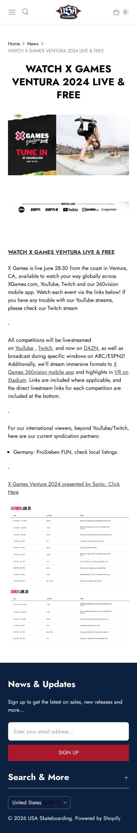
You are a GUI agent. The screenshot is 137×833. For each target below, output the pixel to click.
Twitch (45, 348)
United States (36, 802)
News (33, 43)
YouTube (24, 348)
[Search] (25, 12)
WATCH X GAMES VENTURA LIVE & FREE (61, 252)
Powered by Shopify (97, 818)
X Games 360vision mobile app (62, 368)
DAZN (91, 348)
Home (14, 43)
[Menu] (12, 12)
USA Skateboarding (50, 818)
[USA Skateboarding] (68, 12)
